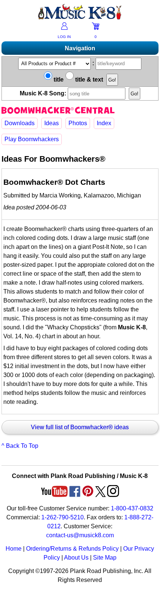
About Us (76, 557)
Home (14, 548)
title (58, 79)
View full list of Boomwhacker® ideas (80, 427)
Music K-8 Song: (44, 93)
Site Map (104, 557)
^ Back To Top (19, 446)
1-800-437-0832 (132, 508)
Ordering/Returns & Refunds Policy (72, 548)
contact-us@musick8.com (80, 535)
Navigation (80, 48)
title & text (88, 79)
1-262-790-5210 (62, 517)
